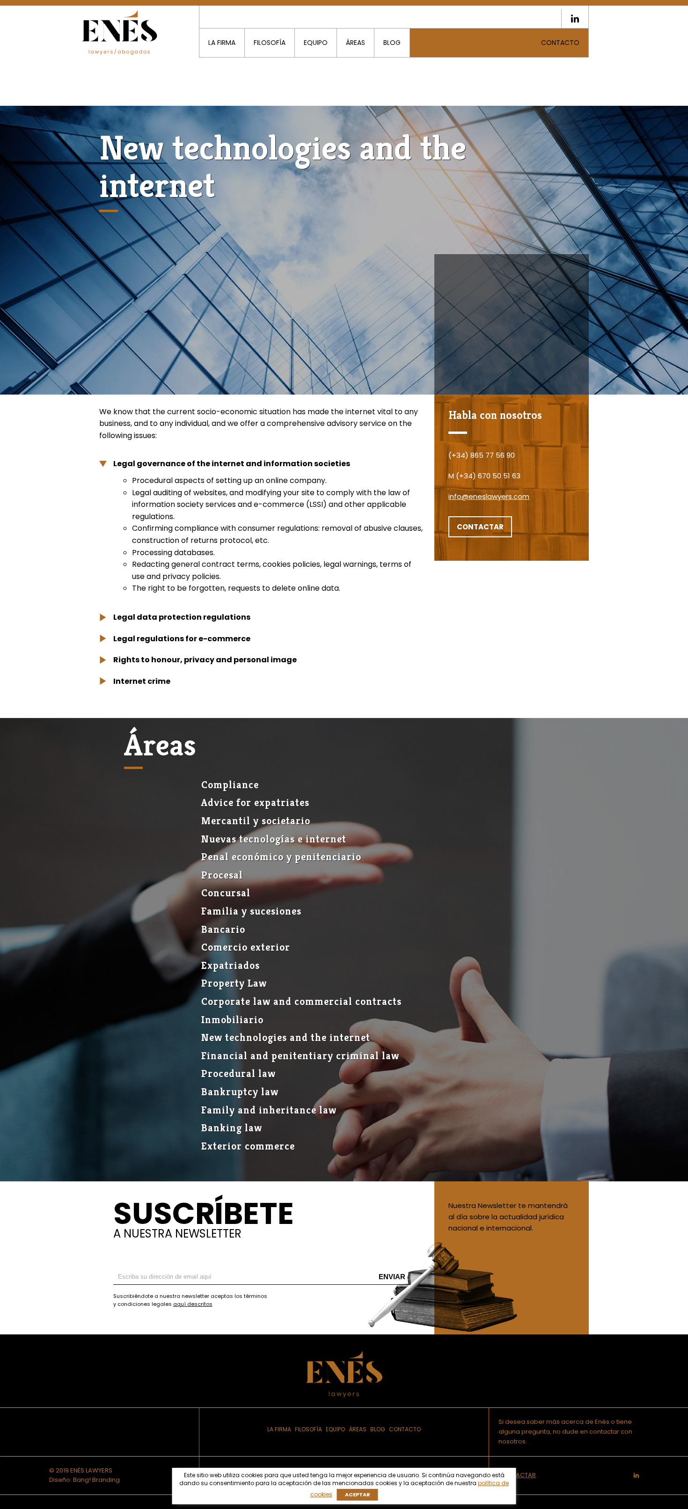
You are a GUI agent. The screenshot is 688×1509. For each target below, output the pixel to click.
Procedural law (238, 1073)
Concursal (225, 892)
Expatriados (230, 965)
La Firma (221, 42)
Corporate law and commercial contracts (301, 1001)
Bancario (223, 929)
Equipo (316, 42)
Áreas (355, 42)
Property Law (234, 983)
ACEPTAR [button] (357, 1494)
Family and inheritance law (269, 1110)
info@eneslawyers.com (488, 496)
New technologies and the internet (285, 1037)
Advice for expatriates (255, 802)
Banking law (231, 1127)
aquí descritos (192, 1304)
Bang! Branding (96, 1479)
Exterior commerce (248, 1146)
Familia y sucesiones (251, 911)
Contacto (560, 42)
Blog (392, 42)
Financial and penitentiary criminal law (300, 1055)
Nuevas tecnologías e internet (273, 839)
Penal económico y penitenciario (281, 856)
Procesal (222, 875)
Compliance (230, 784)
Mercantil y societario (255, 820)
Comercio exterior (245, 947)
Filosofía (269, 42)
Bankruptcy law (239, 1091)
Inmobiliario (232, 1019)
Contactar (480, 527)
